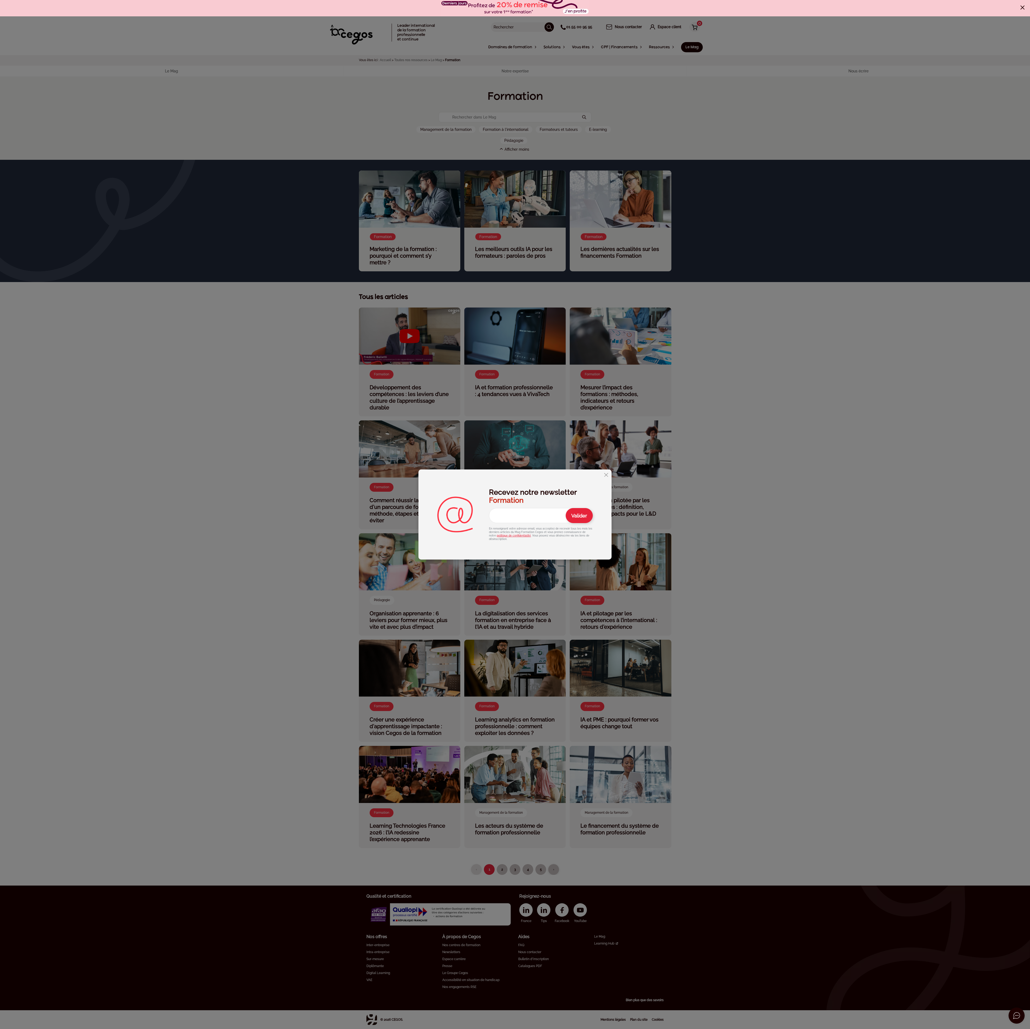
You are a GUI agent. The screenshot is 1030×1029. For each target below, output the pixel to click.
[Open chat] (1017, 1016)
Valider (579, 516)
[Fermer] (1022, 7)
